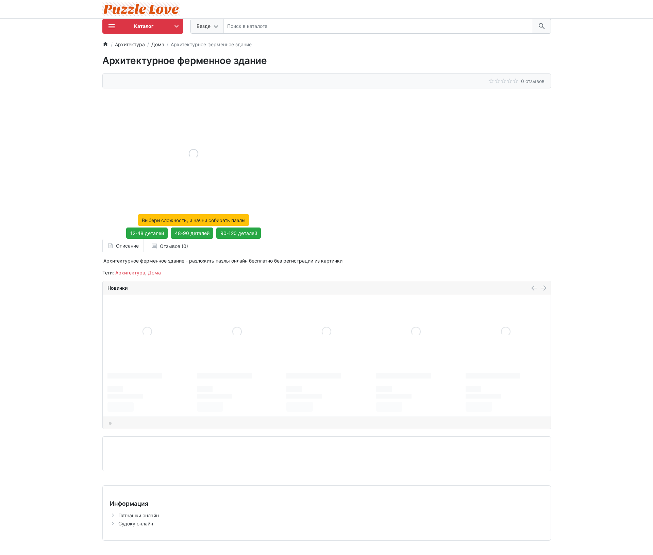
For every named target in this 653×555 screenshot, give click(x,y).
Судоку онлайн (135, 523)
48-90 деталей (192, 233)
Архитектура (130, 272)
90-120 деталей (238, 233)
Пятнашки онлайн (138, 515)
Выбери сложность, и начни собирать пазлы (194, 220)
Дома (154, 272)
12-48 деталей (147, 233)
